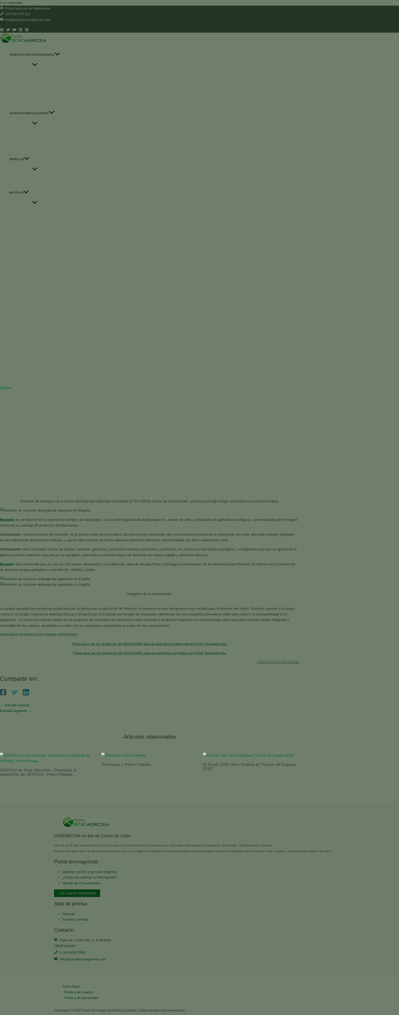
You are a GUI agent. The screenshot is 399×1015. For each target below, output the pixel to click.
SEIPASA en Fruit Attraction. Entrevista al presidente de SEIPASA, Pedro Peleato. (38, 772)
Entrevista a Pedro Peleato (126, 764)
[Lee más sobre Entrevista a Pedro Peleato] (123, 755)
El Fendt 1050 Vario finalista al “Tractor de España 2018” (249, 766)
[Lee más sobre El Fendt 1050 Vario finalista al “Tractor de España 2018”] (248, 755)
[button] (6, 388)
